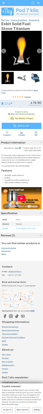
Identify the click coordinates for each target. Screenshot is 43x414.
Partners (5, 369)
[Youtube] (5, 315)
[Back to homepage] (21, 11)
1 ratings (27, 97)
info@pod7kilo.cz (14, 271)
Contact (5, 372)
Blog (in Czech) (7, 362)
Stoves (3, 254)
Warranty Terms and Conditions (13, 337)
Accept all (7, 410)
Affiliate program (8, 365)
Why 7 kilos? (6, 355)
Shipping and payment (10, 327)
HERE (32, 311)
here (16, 404)
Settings (37, 410)
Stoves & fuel (6, 251)
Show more (12, 103)
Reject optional (23, 410)
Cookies (5, 344)
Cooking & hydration (8, 248)
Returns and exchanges (10, 330)
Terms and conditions (10, 334)
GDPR (4, 341)
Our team (5, 358)
